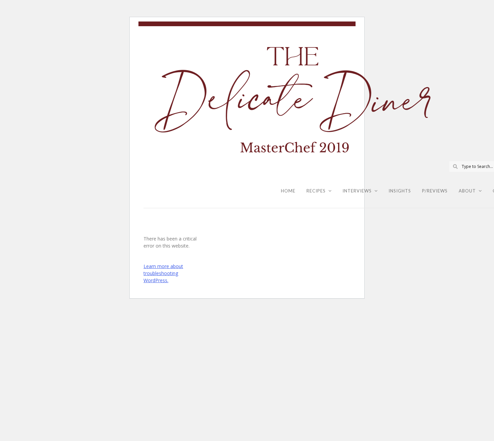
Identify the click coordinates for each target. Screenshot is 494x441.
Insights (399, 190)
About (467, 190)
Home (288, 190)
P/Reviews (435, 190)
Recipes (316, 190)
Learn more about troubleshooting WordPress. (163, 273)
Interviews (357, 190)
